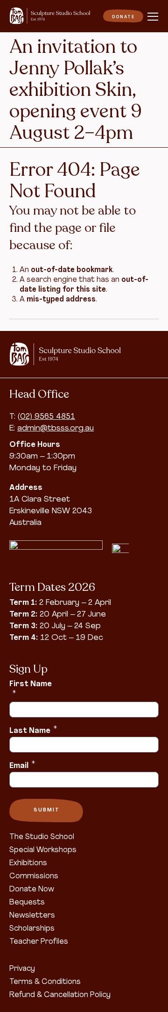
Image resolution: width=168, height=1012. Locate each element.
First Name (30, 688)
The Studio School (41, 837)
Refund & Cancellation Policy (60, 995)
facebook (147, 361)
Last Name (33, 730)
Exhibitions (28, 863)
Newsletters (32, 915)
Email (22, 765)
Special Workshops (43, 850)
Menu (153, 17)
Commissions (33, 876)
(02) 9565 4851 (46, 417)
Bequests (27, 902)
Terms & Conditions (45, 982)
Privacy (22, 969)
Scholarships (32, 929)
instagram (147, 347)
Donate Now (31, 889)
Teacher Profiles (38, 942)
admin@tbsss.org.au (55, 428)
